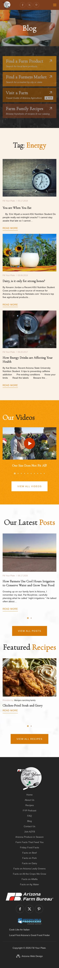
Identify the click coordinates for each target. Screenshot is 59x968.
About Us (29, 800)
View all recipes (29, 739)
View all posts (29, 631)
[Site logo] (29, 778)
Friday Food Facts (29, 847)
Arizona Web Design (32, 956)
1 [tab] (14, 473)
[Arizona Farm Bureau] (29, 897)
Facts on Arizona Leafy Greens (29, 868)
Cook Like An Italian (19, 929)
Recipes (29, 805)
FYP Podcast (29, 810)
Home (29, 794)
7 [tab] (34, 473)
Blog (29, 821)
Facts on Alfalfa (30, 879)
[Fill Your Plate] (6, 5)
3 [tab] (21, 473)
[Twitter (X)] (29, 5)
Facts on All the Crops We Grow (29, 874)
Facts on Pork (29, 858)
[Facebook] (22, 5)
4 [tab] (24, 473)
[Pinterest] (36, 5)
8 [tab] (37, 473)
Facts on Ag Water (29, 884)
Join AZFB (29, 831)
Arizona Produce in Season (29, 837)
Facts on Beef (29, 852)
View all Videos (29, 486)
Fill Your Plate (38, 948)
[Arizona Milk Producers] (29, 921)
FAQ (29, 815)
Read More (10, 228)
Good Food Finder (40, 935)
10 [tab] (44, 473)
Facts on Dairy (29, 863)
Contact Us (29, 826)
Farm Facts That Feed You (30, 842)
